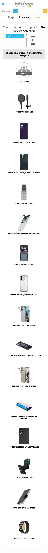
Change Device (15, 36)
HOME (27, 17)
